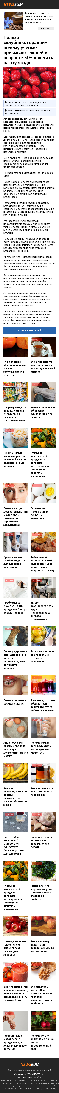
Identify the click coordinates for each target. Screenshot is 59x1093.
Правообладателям (48, 1088)
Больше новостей (29, 330)
